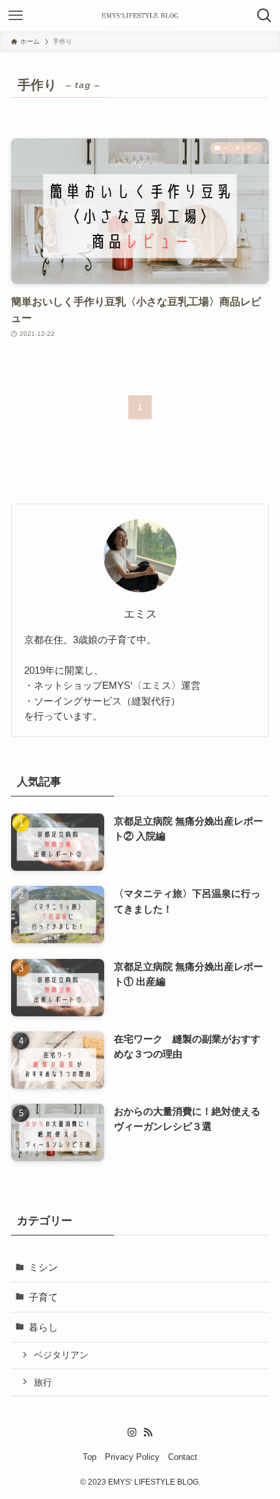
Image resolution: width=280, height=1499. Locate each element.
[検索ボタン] (264, 15)
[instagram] (132, 1432)
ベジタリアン (61, 1355)
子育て (43, 1297)
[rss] (148, 1432)
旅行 (43, 1382)
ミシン (43, 1267)
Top (89, 1457)
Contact (182, 1457)
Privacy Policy (132, 1457)
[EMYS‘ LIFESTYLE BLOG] (140, 15)
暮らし (43, 1327)
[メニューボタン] (15, 15)
